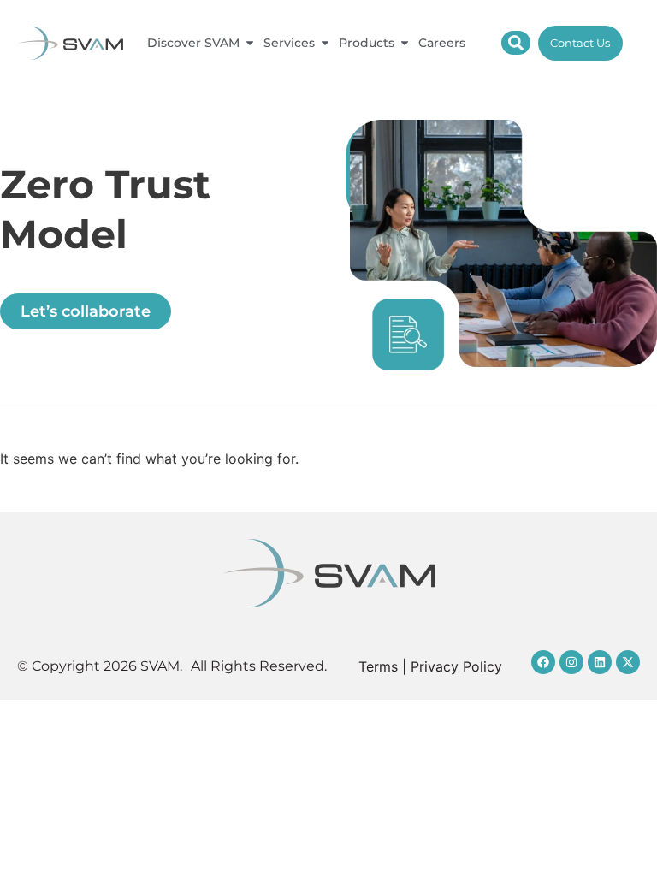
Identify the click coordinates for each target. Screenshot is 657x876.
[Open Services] (325, 43)
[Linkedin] (600, 662)
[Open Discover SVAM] (250, 43)
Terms (378, 666)
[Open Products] (405, 43)
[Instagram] (571, 662)
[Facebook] (543, 662)
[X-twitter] (628, 662)
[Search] (515, 43)
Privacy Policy (456, 666)
